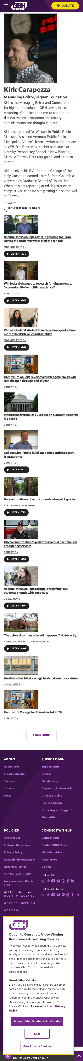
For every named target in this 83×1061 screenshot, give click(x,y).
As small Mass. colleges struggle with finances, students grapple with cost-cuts (36, 591)
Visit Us (46, 866)
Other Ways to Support (57, 810)
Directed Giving (52, 795)
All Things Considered (19, 505)
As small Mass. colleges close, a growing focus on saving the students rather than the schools (37, 239)
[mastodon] (63, 895)
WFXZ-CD (11, 903)
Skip (37, 1033)
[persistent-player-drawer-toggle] (79, 1056)
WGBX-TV (27, 895)
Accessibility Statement (19, 859)
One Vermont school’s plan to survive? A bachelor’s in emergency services (40, 544)
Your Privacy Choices (37, 1046)
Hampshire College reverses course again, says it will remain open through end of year (40, 379)
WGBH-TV (11, 895)
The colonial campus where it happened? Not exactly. (40, 635)
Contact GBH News (54, 845)
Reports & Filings (15, 866)
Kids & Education (15, 774)
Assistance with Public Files (19, 883)
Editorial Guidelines (17, 845)
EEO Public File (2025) (19, 874)
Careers (9, 788)
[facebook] (67, 880)
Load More (41, 735)
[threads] (63, 880)
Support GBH (50, 766)
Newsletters (49, 859)
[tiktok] (48, 880)
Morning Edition (15, 247)
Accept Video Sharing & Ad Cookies (37, 1021)
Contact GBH (50, 837)
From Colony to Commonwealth (26, 641)
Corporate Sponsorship (57, 788)
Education (11, 293)
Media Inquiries (52, 852)
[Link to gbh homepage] (19, 5)
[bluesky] (58, 880)
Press (7, 795)
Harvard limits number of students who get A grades (39, 499)
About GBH (11, 766)
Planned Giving (52, 803)
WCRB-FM (11, 910)
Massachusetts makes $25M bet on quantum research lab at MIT (41, 417)
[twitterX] (5, 209)
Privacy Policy (13, 852)
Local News (12, 598)
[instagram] (43, 880)
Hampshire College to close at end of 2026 (33, 712)
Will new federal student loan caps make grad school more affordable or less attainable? (39, 332)
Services (9, 781)
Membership (50, 781)
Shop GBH (48, 817)
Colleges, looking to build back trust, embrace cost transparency (38, 455)
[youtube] (53, 880)
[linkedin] (72, 880)
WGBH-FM (27, 903)
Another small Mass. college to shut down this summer (41, 678)
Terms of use (12, 837)
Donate (68, 6)
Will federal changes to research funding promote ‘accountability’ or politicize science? (38, 285)
